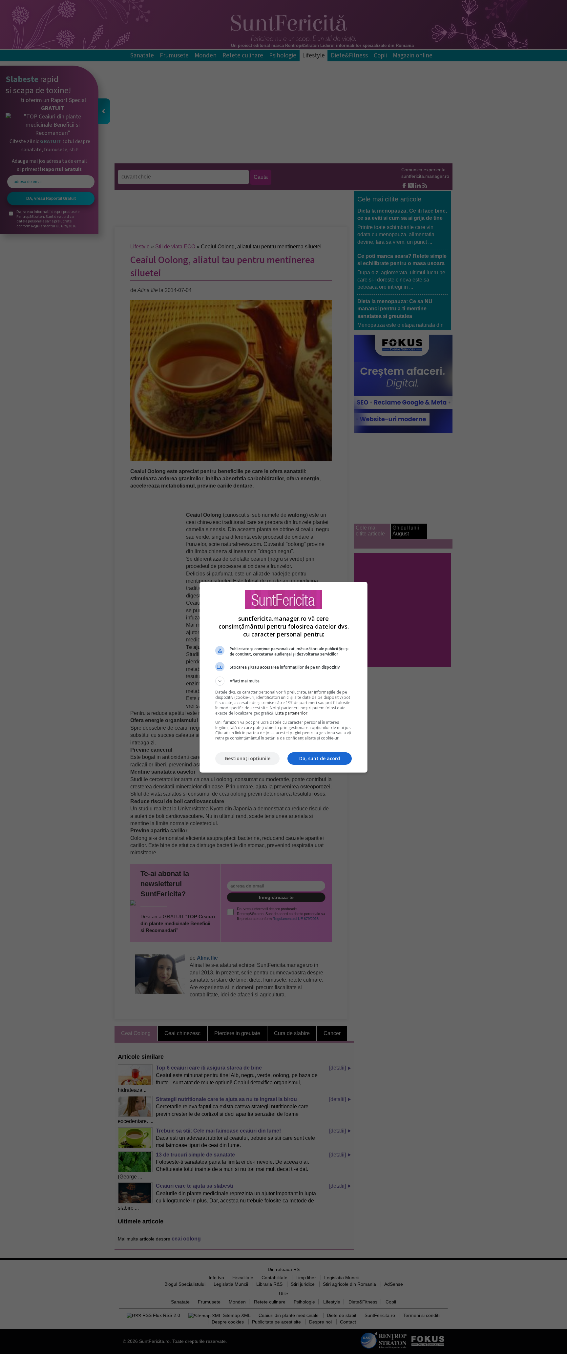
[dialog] (284, 677)
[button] (283, 681)
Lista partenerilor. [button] (291, 713)
